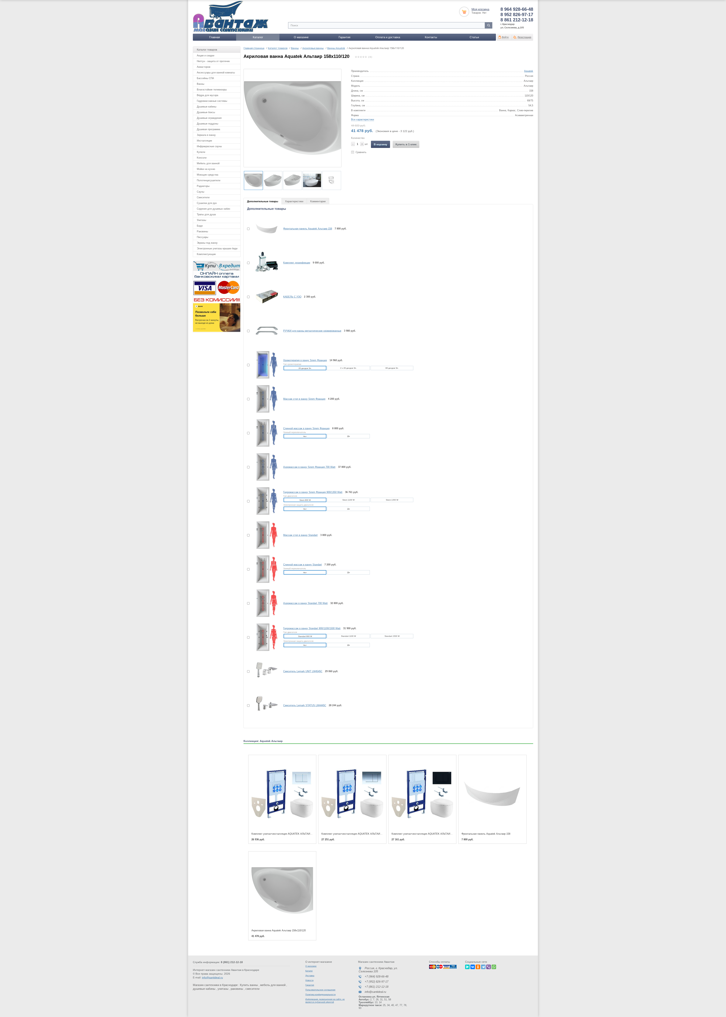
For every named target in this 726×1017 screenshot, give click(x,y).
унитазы (223, 988)
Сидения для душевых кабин (213, 208)
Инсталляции (204, 140)
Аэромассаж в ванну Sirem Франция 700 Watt (309, 467)
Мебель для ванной (208, 163)
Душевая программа (208, 129)
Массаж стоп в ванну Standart (300, 535)
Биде (200, 225)
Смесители (203, 197)
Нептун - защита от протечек (213, 61)
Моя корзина (480, 9)
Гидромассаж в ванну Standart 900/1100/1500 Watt (312, 628)
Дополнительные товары (262, 201)
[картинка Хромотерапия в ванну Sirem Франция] (264, 365)
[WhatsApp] (494, 966)
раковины (237, 988)
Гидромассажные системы (212, 101)
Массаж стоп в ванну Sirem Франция (304, 398)
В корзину (380, 144)
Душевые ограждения (209, 118)
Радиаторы (203, 186)
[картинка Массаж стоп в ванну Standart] (264, 535)
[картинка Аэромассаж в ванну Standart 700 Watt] (264, 603)
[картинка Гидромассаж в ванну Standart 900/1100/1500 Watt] (264, 637)
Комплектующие (206, 254)
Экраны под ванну (207, 242)
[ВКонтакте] (472, 966)
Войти (505, 37)
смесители (252, 988)
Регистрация (524, 37)
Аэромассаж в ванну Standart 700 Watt (305, 603)
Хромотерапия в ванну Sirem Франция (305, 360)
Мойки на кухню (206, 169)
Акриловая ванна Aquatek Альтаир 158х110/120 (278, 930)
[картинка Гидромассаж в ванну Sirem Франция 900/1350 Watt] (264, 501)
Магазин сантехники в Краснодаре (215, 985)
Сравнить (361, 152)
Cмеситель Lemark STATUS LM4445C (304, 705)
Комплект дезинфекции (296, 262)
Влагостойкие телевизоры (212, 89)
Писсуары (202, 237)
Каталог (258, 37)
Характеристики (294, 201)
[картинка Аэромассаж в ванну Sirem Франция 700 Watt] (264, 467)
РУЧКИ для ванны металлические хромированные (312, 330)
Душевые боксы (206, 112)
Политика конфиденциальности (320, 994)
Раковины (202, 231)
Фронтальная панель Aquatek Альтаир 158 (307, 228)
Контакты (431, 37)
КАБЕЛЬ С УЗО (292, 296)
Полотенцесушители (208, 180)
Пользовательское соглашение (320, 990)
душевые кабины (204, 988)
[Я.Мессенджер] (467, 966)
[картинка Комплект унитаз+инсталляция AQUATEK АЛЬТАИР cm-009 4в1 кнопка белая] (282, 794)
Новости (309, 980)
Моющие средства (207, 174)
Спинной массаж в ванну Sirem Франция (306, 428)
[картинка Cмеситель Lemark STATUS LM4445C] (264, 705)
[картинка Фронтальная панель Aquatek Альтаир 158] (264, 228)
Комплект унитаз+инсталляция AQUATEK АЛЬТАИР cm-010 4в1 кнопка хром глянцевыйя (372, 833)
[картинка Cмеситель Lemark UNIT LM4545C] (264, 671)
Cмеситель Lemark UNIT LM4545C (302, 671)
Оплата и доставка (387, 37)
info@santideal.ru (212, 977)
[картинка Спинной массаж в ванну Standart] (264, 569)
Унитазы (201, 220)
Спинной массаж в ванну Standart (302, 564)
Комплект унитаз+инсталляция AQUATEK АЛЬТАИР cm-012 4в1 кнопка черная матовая (442, 833)
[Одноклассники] (478, 966)
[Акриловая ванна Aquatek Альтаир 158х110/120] (282, 890)
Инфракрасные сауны (209, 146)
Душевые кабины (206, 106)
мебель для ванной (272, 985)
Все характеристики (362, 119)
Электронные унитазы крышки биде (217, 248)
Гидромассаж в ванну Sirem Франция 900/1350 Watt (312, 492)
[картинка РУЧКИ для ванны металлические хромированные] (264, 330)
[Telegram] (483, 966)
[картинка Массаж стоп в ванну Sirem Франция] (264, 399)
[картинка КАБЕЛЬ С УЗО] (264, 296)
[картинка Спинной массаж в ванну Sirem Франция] (264, 433)
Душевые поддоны (207, 123)
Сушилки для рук (207, 203)
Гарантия (344, 37)
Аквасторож (203, 66)
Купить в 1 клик (406, 144)
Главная (214, 37)
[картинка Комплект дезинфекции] (264, 262)
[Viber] (488, 966)
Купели (201, 152)
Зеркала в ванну (206, 135)
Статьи (474, 37)
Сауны (200, 191)
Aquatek (528, 71)
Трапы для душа (206, 214)
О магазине (301, 37)
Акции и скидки (205, 55)
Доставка (309, 975)
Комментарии (318, 201)
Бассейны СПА (205, 78)
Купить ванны (249, 985)
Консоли (201, 157)
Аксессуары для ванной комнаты (216, 72)
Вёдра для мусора (207, 95)
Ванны (200, 83)
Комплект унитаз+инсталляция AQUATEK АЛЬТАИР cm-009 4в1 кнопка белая (296, 833)
